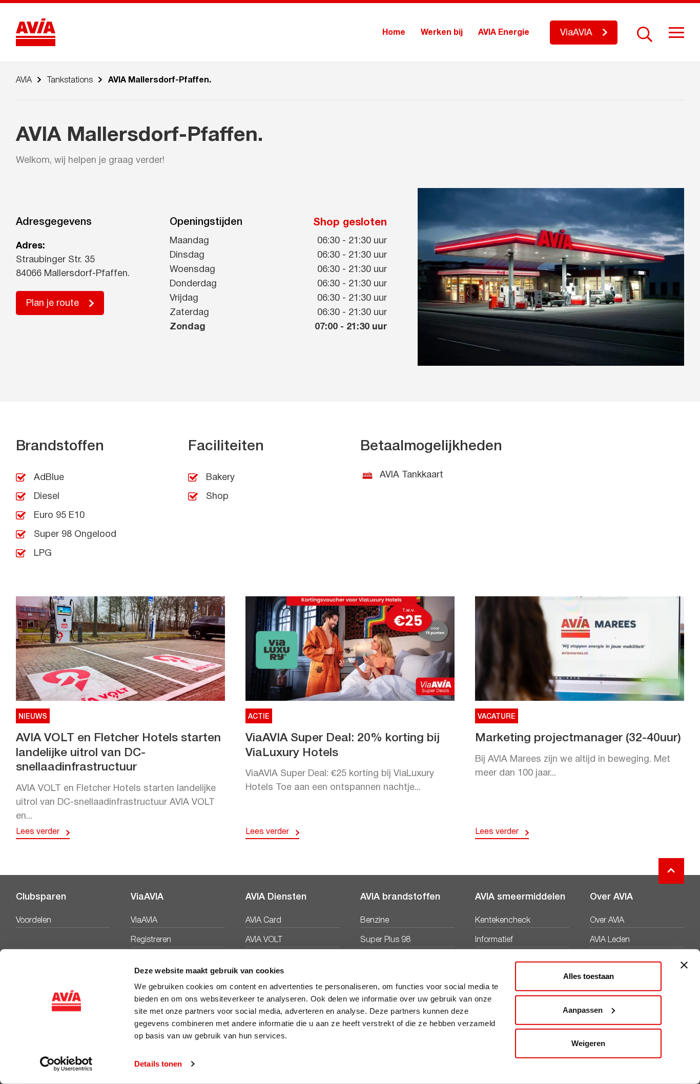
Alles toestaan (588, 976)
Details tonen (158, 1063)
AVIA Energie (503, 32)
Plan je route (52, 303)
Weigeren (588, 1043)
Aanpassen (583, 1009)
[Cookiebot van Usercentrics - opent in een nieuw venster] (66, 1064)
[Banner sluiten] (684, 965)
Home (393, 32)
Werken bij (442, 32)
